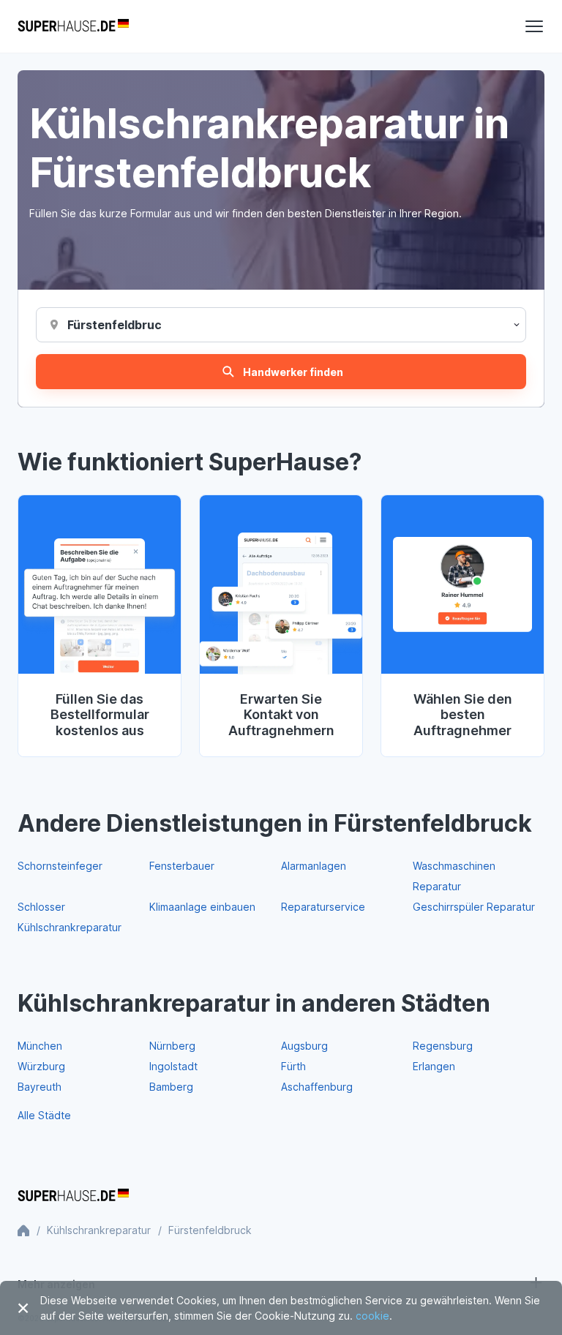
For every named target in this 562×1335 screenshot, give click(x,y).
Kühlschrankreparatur (69, 927)
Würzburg (41, 1066)
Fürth (293, 1066)
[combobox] (114, 325)
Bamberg (171, 1086)
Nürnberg (172, 1045)
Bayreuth (39, 1086)
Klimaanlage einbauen (202, 906)
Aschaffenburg (317, 1086)
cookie (372, 1315)
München (40, 1045)
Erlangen (434, 1066)
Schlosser (41, 906)
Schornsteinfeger (60, 866)
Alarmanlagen (313, 866)
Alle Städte (44, 1115)
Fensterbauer (181, 866)
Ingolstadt (173, 1066)
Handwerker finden (293, 372)
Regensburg (443, 1045)
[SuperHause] (73, 26)
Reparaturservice (323, 906)
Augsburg (304, 1045)
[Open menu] (534, 26)
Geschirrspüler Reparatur (474, 906)
